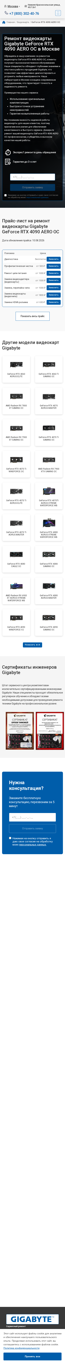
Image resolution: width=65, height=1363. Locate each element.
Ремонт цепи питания (15, 273)
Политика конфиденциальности (21, 1348)
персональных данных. (37, 197)
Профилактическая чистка (18, 266)
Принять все (32, 1356)
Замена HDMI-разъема (16, 302)
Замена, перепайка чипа (17, 287)
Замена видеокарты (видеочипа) (15, 295)
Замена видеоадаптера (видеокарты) (16, 280)
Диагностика (11, 259)
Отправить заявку (32, 187)
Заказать (54, 259)
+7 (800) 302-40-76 (24, 13)
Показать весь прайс (33, 316)
